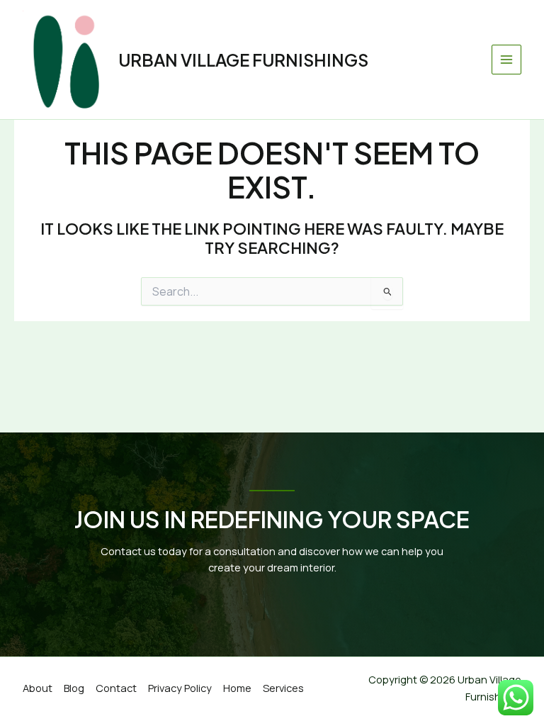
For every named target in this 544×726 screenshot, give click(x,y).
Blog (74, 688)
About (37, 688)
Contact (116, 688)
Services (283, 688)
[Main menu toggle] (506, 59)
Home (237, 688)
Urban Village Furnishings (243, 59)
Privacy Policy (180, 688)
